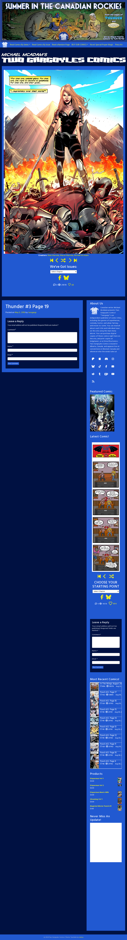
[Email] (112, 367)
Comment (11, 330)
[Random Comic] (63, 261)
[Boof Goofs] (57, 261)
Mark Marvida (53, 255)
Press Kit (119, 44)
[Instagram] (112, 359)
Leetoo (81, 937)
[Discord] (106, 359)
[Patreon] (93, 359)
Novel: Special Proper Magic (101, 44)
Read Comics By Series (19, 44)
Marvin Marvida (66, 255)
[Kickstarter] (99, 359)
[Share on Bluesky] (66, 278)
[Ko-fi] (106, 374)
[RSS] (93, 382)
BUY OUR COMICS (79, 44)
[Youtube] (112, 374)
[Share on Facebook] (59, 278)
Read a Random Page (61, 44)
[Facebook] (106, 367)
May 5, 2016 (20, 312)
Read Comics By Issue (41, 44)
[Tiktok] (99, 367)
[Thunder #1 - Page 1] (51, 261)
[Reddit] (93, 374)
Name (10, 346)
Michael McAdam (81, 255)
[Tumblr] (99, 374)
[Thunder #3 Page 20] (70, 261)
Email (9, 355)
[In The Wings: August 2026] (75, 261)
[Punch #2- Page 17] (104, 577)
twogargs (32, 312)
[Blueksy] (93, 367)
